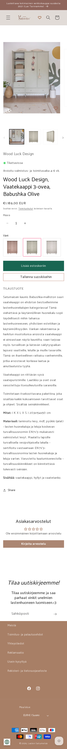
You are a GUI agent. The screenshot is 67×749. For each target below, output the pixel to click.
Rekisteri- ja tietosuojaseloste (27, 671)
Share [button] (11, 490)
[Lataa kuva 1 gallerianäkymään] (16, 136)
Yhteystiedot (15, 643)
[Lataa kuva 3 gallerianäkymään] (50, 136)
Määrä (6, 215)
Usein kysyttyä (16, 661)
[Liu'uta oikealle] (63, 138)
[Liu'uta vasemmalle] (4, 138)
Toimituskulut (25, 208)
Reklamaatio (15, 652)
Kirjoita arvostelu (33, 543)
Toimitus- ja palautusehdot (25, 634)
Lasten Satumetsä (38, 743)
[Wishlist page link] (39, 17)
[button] (8, 17)
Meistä (11, 625)
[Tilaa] (55, 614)
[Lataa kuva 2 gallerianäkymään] (33, 136)
